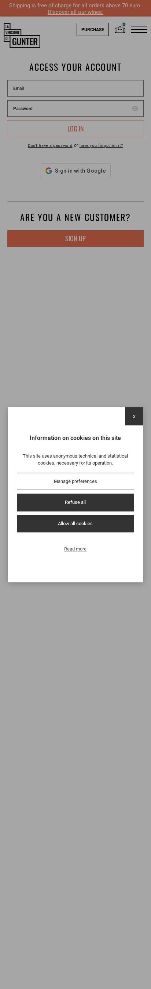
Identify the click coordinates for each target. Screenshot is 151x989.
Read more (75, 549)
